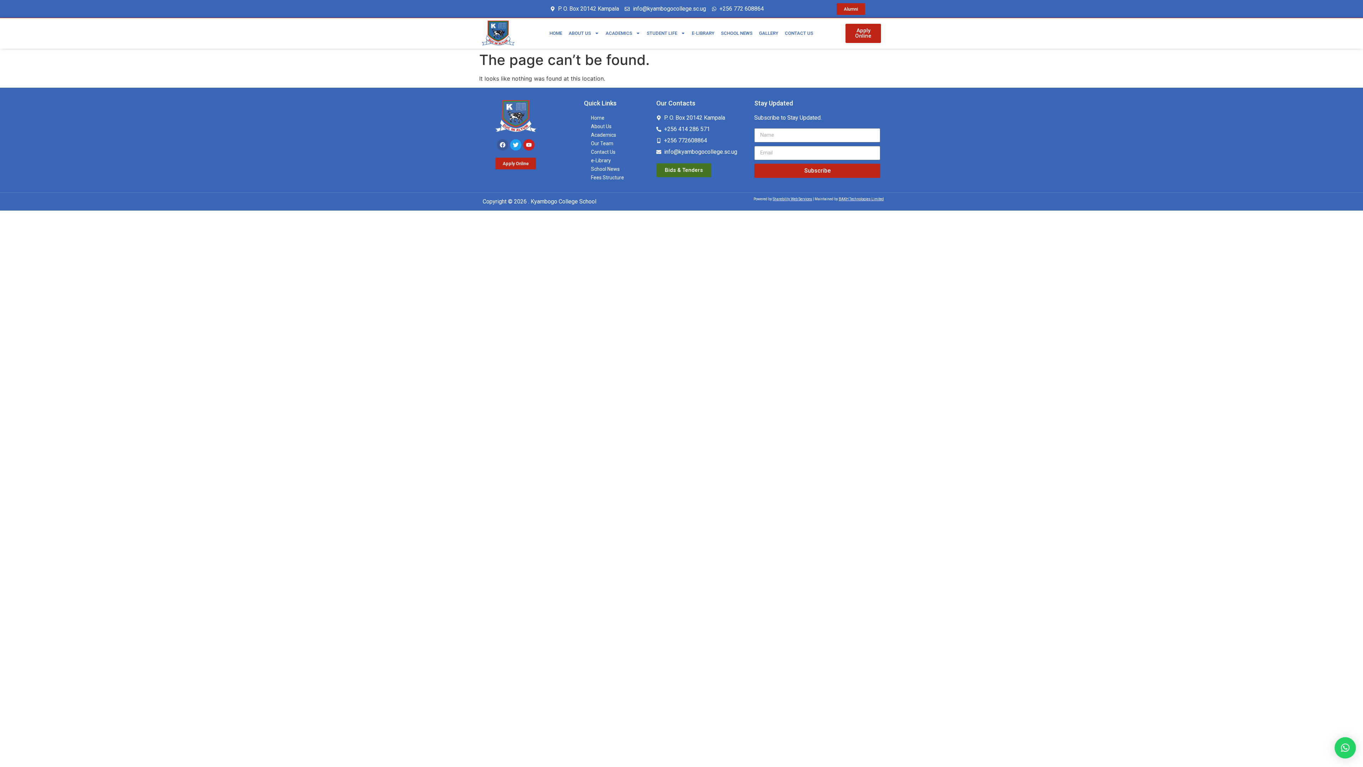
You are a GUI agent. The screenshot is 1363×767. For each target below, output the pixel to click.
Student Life (662, 33)
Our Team (602, 143)
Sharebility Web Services (792, 199)
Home (555, 33)
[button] (1345, 747)
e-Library (703, 33)
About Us (580, 33)
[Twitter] (515, 145)
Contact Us (799, 33)
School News (736, 33)
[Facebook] (502, 145)
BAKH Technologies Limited (861, 199)
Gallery (768, 33)
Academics (619, 33)
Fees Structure (607, 177)
